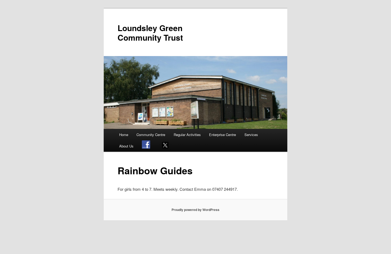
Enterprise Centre (222, 134)
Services (251, 134)
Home (123, 134)
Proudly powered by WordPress (195, 209)
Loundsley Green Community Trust (150, 32)
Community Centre (150, 134)
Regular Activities (187, 134)
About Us (126, 146)
